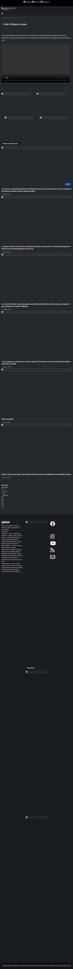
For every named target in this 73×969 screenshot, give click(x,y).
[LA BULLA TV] (28, 3)
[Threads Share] (26, 35)
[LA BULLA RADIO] (45, 3)
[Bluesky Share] (3, 35)
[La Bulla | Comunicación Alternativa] (10, 9)
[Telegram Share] (12, 35)
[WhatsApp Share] (8, 35)
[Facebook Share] (17, 35)
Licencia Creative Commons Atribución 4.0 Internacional (10, 527)
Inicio (3, 18)
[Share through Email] (30, 35)
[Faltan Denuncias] (36, 392)
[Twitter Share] (21, 35)
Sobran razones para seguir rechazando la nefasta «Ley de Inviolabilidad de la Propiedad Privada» (36, 474)
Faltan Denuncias (7, 419)
